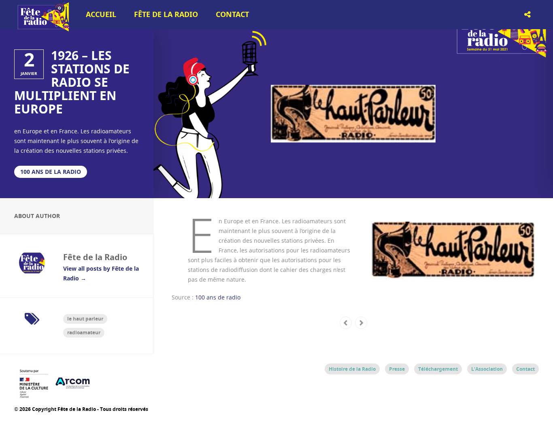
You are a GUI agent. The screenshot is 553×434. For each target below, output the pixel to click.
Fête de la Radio (166, 14)
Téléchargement (438, 369)
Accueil (101, 14)
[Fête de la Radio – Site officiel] (42, 28)
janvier (29, 73)
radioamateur (83, 332)
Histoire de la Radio (352, 369)
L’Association (487, 369)
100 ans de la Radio (50, 171)
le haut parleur (85, 318)
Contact (232, 14)
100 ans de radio (217, 297)
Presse (397, 369)
